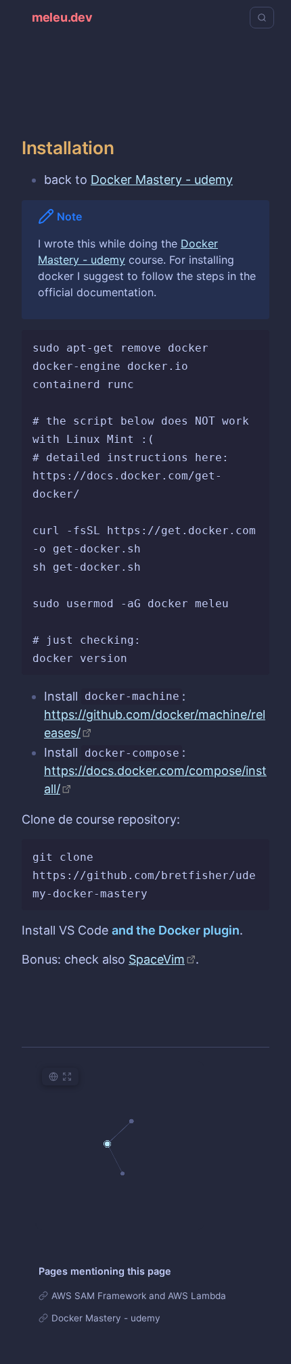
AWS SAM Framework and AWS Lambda (138, 1295)
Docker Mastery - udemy (162, 179)
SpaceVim (157, 959)
